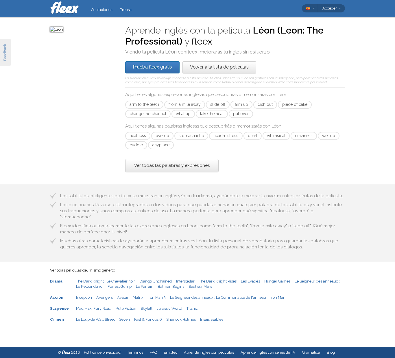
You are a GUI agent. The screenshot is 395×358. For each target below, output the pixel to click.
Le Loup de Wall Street (95, 319)
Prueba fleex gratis (152, 67)
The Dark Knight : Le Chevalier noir (105, 281)
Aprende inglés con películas (209, 352)
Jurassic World (169, 308)
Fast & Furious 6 (148, 319)
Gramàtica (311, 352)
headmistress (225, 135)
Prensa (126, 10)
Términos (135, 352)
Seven (124, 319)
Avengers (104, 297)
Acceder (330, 8)
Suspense (59, 308)
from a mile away (185, 104)
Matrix (138, 297)
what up (183, 113)
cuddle (136, 145)
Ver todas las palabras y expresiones (172, 165)
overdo (162, 135)
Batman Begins (171, 286)
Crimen (57, 319)
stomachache (191, 135)
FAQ (153, 352)
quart (252, 135)
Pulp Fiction (126, 308)
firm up (241, 104)
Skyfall (146, 308)
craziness (304, 135)
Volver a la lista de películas (219, 67)
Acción (56, 297)
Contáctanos (101, 10)
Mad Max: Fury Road (93, 308)
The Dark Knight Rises (218, 281)
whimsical (276, 135)
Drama (56, 281)
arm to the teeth (144, 104)
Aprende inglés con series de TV (268, 352)
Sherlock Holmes (181, 319)
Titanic (192, 308)
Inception (84, 297)
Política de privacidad (102, 352)
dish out (265, 104)
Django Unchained (155, 281)
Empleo (170, 352)
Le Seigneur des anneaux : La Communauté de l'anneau (218, 297)
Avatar (122, 297)
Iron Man (277, 297)
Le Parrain (144, 286)
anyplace (160, 145)
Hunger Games (277, 281)
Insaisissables (211, 319)
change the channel (148, 113)
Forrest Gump (120, 286)
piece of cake (294, 104)
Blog (331, 352)
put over (241, 113)
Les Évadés (250, 281)
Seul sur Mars (200, 286)
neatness (138, 135)
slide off (217, 104)
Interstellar (185, 281)
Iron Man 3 (157, 297)
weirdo (328, 135)
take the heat (212, 113)
